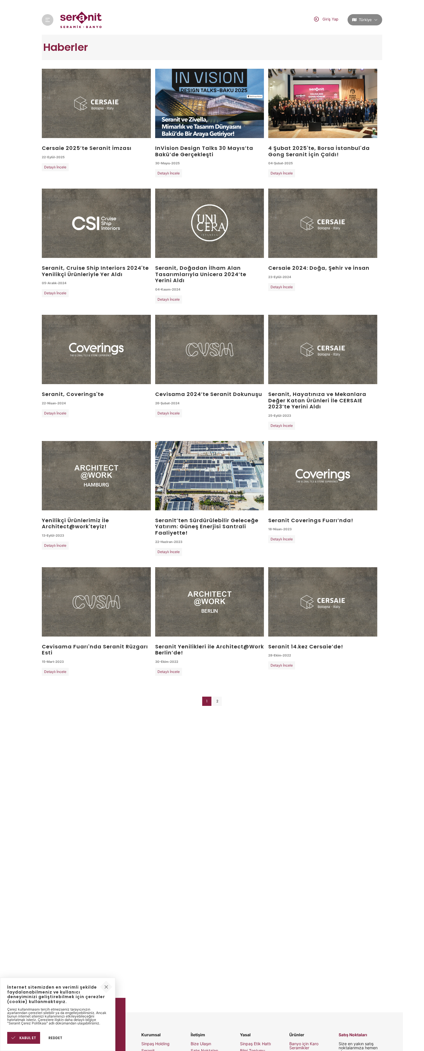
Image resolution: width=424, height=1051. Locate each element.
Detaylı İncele (55, 167)
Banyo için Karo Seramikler (303, 1046)
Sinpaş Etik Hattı (255, 1044)
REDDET (55, 1037)
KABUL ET (27, 1037)
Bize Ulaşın (201, 1044)
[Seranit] (81, 20)
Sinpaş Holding (155, 1044)
